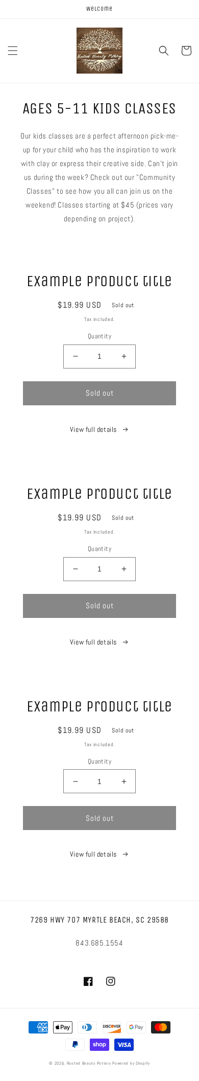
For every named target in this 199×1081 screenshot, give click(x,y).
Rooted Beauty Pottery (89, 1063)
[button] (13, 50)
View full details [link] (93, 429)
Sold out (100, 393)
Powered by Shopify (131, 1063)
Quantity (99, 336)
